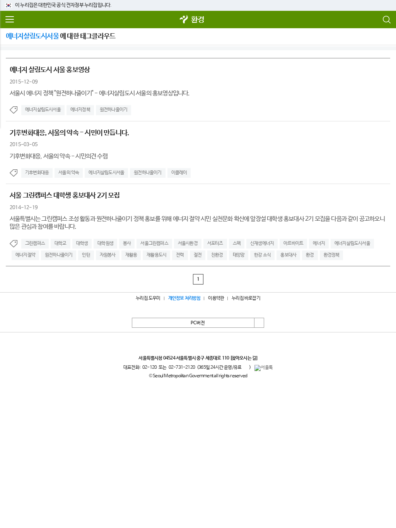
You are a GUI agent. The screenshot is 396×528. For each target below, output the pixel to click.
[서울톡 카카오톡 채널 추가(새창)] (263, 368)
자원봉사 (108, 255)
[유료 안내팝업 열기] (245, 367)
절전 (197, 255)
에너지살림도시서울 (43, 109)
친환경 (217, 255)
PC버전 (198, 323)
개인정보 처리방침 (184, 298)
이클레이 (179, 172)
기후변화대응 (37, 172)
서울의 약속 (68, 172)
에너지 (319, 243)
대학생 (82, 243)
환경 (197, 19)
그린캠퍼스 (35, 243)
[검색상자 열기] (386, 20)
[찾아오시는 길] (244, 358)
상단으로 (259, 323)
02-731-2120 (182, 367)
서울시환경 (188, 243)
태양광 (239, 255)
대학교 (61, 243)
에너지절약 (25, 255)
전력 (180, 255)
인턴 (86, 255)
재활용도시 (156, 255)
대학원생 (105, 243)
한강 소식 (262, 255)
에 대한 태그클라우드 (60, 36)
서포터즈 (215, 243)
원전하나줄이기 (113, 109)
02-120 (149, 367)
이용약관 (216, 298)
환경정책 (332, 255)
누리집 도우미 (148, 298)
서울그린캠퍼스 (154, 243)
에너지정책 (80, 109)
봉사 (127, 243)
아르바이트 (293, 243)
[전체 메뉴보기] (9, 20)
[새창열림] (184, 20)
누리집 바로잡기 (246, 298)
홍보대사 (288, 255)
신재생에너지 (262, 243)
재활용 (131, 255)
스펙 (237, 243)
